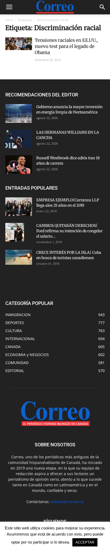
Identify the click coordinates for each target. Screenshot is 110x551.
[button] (102, 7)
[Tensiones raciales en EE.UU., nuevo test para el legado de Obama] (18, 43)
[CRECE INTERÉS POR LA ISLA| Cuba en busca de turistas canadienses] (18, 257)
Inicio (9, 20)
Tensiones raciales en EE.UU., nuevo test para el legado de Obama (66, 46)
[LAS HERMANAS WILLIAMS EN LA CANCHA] (18, 139)
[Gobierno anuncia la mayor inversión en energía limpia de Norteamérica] (18, 113)
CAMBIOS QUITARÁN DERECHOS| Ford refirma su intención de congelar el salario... (69, 231)
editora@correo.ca (67, 501)
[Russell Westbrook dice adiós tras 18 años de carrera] (18, 164)
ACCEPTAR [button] (85, 542)
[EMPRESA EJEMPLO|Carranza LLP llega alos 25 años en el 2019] (18, 206)
